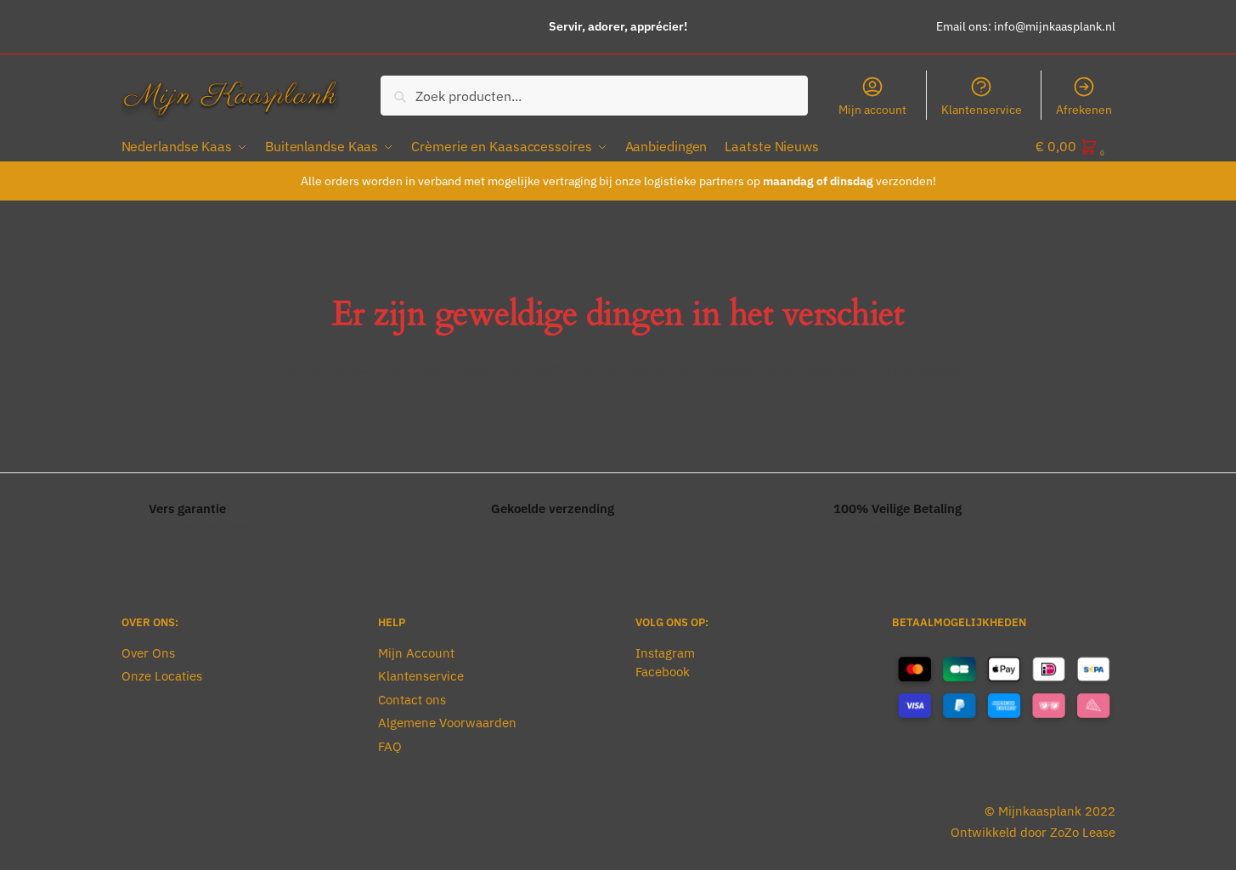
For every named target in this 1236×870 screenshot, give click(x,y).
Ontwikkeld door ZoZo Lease (1033, 832)
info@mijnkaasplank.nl (1054, 26)
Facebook (662, 672)
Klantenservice (981, 109)
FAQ (390, 746)
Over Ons (148, 653)
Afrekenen (1084, 109)
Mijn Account (416, 653)
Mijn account (872, 109)
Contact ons (412, 700)
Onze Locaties (161, 676)
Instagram (665, 653)
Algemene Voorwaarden (447, 723)
